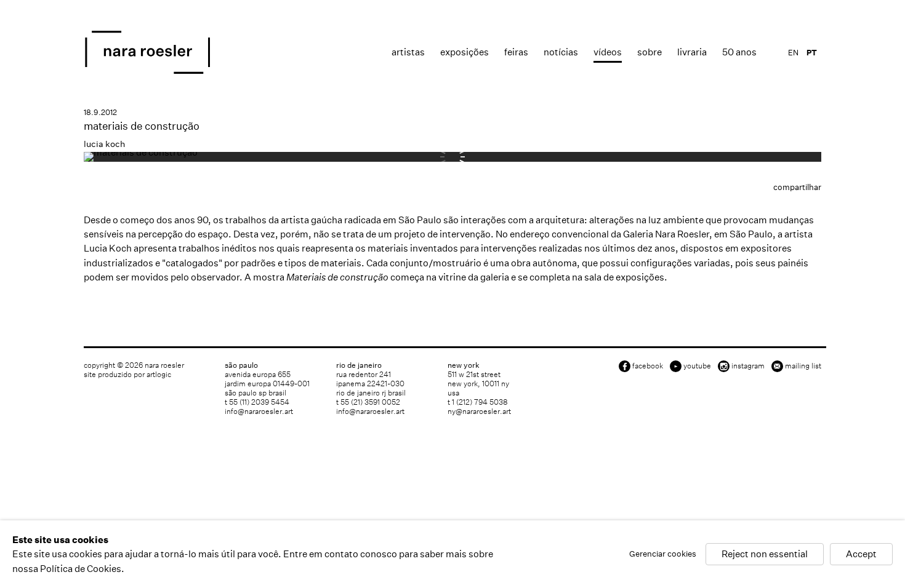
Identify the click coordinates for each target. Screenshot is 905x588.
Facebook (647, 365)
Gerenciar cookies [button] (662, 554)
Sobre (649, 52)
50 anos (739, 52)
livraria (692, 52)
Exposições (464, 52)
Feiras (516, 52)
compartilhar (797, 187)
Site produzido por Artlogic (127, 374)
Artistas (408, 52)
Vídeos (607, 52)
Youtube (697, 365)
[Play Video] (141, 152)
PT (811, 52)
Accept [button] (861, 554)
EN (793, 52)
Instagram (748, 365)
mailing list (803, 365)
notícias (561, 52)
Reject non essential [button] (765, 554)
